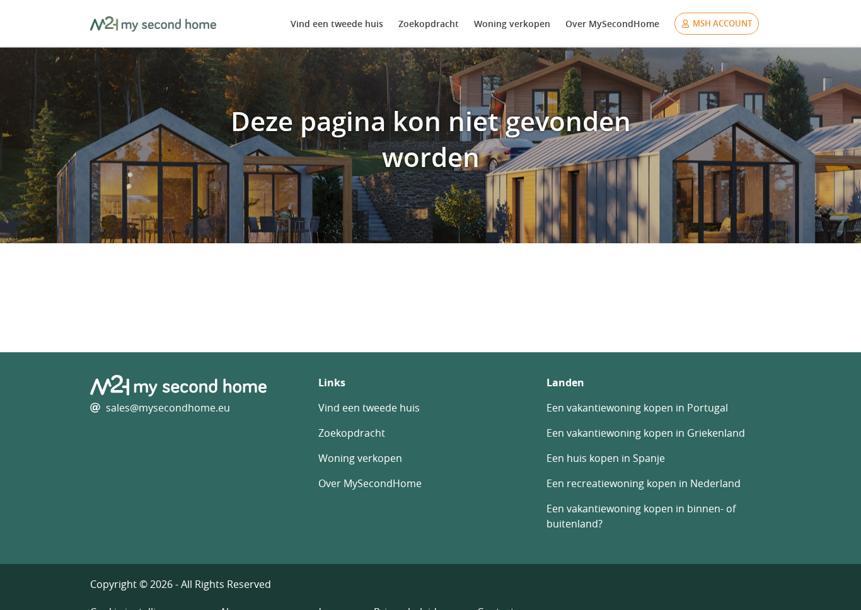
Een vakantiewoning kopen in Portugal (637, 408)
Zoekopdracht (428, 24)
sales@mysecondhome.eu (168, 408)
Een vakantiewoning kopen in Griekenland (645, 433)
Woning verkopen (512, 24)
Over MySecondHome (612, 24)
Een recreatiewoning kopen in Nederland (643, 483)
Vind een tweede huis (337, 24)
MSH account (722, 23)
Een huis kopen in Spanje (605, 458)
